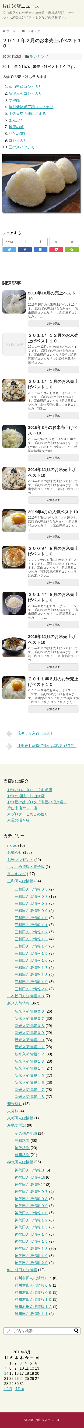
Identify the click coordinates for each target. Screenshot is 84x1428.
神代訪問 (22, 1148)
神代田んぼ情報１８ (31, 1249)
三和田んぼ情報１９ (31, 982)
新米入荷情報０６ (30, 1011)
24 (22, 1379)
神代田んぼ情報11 (30, 1170)
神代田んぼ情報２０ (31, 1263)
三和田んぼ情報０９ (31, 911)
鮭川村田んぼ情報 (22, 1270)
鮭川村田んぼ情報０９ (33, 1293)
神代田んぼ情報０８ (31, 1199)
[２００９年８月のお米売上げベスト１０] (14, 557)
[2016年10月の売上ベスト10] (14, 302)
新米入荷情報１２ (30, 1054)
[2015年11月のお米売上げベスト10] (14, 645)
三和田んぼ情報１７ (31, 968)
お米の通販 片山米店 (26, 796)
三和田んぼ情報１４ (31, 946)
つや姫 (14, 100)
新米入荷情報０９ (30, 1033)
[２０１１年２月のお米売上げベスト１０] (41, 249)
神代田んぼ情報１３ (31, 1227)
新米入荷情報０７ (30, 1019)
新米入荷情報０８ (30, 1026)
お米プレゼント (20, 860)
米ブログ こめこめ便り (27, 814)
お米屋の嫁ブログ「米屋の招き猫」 (37, 802)
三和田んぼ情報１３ (31, 939)
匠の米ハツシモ (22, 147)
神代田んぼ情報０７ (31, 1192)
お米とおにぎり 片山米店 (29, 790)
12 (32, 1368)
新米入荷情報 (18, 1003)
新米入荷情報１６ (30, 1082)
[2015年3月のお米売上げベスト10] (14, 436)
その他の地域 (26, 1133)
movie (12, 845)
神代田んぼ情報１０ (31, 1213)
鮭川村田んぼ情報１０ (33, 1299)
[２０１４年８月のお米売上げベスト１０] (14, 603)
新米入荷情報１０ (30, 1040)
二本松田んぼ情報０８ (26, 996)
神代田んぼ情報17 (30, 1185)
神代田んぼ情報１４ (31, 1234)
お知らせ (14, 852)
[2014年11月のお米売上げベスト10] (14, 478)
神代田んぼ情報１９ (31, 1256)
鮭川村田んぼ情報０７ (33, 1278)
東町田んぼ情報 (20, 1118)
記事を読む (53, 323)
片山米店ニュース (21, 6)
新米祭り (14, 1104)
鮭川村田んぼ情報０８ (33, 1285)
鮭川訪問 (22, 1155)
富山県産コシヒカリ (25, 87)
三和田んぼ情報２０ (31, 989)
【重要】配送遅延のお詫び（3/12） (47, 746)
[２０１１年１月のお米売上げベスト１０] (14, 390)
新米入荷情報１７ (30, 1090)
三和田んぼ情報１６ (31, 960)
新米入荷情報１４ (30, 1068)
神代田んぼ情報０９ (31, 1206)
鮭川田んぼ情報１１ (31, 1314)
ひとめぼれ (18, 134)
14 (6, 1373)
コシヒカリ (18, 140)
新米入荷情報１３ (30, 1061)
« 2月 (8, 1389)
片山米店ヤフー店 (22, 808)
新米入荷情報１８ (30, 1097)
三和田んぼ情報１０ (31, 918)
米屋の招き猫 (18, 820)
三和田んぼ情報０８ (31, 903)
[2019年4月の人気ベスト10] (14, 520)
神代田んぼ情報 (20, 1162)
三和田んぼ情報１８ (31, 975)
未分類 (12, 1111)
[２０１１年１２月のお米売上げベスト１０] (14, 344)
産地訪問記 (16, 1125)
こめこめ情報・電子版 (26, 867)
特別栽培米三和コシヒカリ (31, 107)
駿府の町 (16, 127)
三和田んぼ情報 (20, 881)
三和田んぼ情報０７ (31, 896)
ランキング (38, 57)
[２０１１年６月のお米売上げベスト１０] (14, 687)
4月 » (19, 1389)
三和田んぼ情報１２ (31, 932)
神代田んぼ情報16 (30, 1177)
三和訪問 (22, 1141)
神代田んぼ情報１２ (31, 1220)
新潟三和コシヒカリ (25, 93)
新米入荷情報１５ (30, 1076)
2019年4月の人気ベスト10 (53, 512)
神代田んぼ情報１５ (31, 1241)
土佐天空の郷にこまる (27, 114)
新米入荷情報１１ (30, 1047)
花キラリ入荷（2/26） (35, 733)
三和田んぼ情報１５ (31, 953)
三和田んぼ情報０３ (31, 889)
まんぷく (16, 120)
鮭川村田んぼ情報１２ (33, 1307)
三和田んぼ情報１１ (31, 925)
